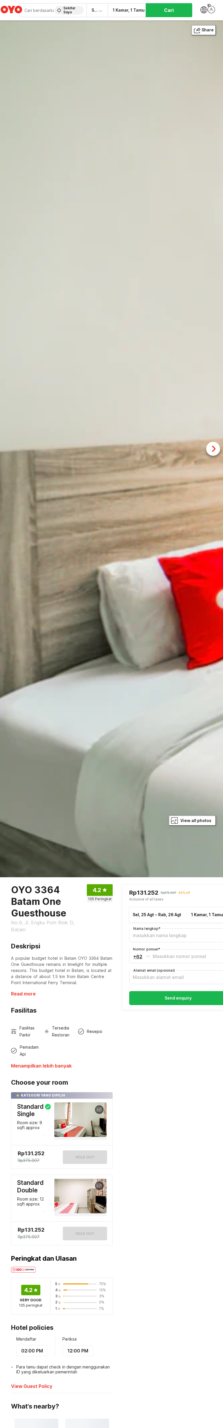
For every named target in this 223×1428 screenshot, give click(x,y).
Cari (169, 10)
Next (213, 449)
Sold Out (84, 1233)
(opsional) (154, 970)
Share (208, 29)
